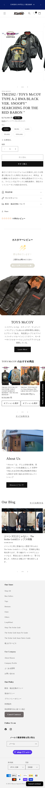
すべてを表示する (22, 416)
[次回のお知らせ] (40, 4)
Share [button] (6, 211)
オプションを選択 (11, 403)
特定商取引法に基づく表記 (15, 709)
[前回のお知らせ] (4, 4)
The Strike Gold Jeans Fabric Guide (17, 638)
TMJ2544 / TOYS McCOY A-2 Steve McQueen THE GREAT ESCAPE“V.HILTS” (29, 389)
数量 (3, 144)
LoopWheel (9, 622)
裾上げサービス (10, 643)
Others (7, 617)
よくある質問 (10, 668)
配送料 (3, 121)
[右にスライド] (27, 87)
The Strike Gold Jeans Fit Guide (16, 633)
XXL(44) (20, 134)
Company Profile (11, 663)
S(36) (7, 129)
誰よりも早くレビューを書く (22, 265)
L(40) (28, 129)
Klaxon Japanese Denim (19, 783)
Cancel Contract (14, 714)
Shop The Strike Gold (12, 627)
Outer (7, 612)
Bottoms (7, 606)
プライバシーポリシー (13, 699)
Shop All (8, 591)
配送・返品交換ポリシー (14, 688)
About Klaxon (10, 658)
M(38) (17, 129)
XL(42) (7, 134)
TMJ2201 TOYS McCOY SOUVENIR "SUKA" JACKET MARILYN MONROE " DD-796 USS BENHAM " (10, 391)
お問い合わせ (10, 673)
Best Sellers (9, 596)
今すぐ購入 (22, 164)
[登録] (35, 744)
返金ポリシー (10, 693)
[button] (4, 13)
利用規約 (8, 704)
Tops (6, 601)
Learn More (22, 349)
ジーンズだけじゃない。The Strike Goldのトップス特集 (19, 538)
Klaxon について (17, 485)
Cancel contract (34, 784)
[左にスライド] (17, 87)
